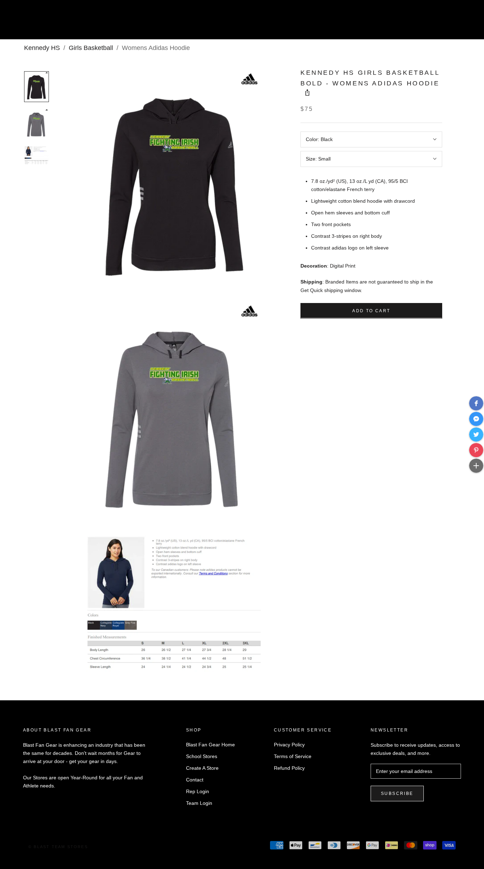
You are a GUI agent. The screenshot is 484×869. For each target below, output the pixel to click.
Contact (194, 780)
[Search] (447, 22)
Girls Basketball (91, 47)
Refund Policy (289, 768)
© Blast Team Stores (58, 847)
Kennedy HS (42, 47)
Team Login (199, 803)
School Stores (201, 756)
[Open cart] (463, 22)
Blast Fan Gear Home (210, 744)
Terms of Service (292, 756)
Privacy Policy (289, 744)
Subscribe (397, 793)
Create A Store (202, 768)
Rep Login (197, 791)
